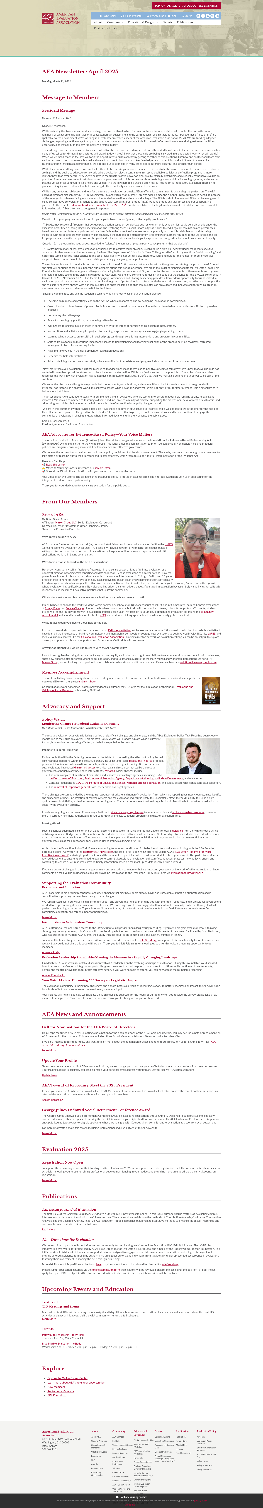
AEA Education (56, 1395)
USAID (79, 782)
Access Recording (53, 1099)
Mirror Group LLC (66, 522)
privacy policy (200, 1500)
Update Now (49, 1075)
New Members (56, 1387)
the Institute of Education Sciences (105, 782)
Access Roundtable (53, 975)
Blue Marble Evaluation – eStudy (61, 1343)
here (98, 1264)
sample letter (102, 468)
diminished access (85, 767)
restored (110, 771)
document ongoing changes (127, 812)
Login (174, 16)
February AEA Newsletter (98, 851)
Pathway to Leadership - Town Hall (63, 1334)
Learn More (49, 917)
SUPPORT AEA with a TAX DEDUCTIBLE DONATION (186, 5)
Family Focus (52, 608)
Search (188, 16)
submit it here (87, 681)
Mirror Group (50, 662)
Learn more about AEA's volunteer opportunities (76, 1382)
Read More (49, 1229)
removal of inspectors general (72, 787)
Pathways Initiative (119, 630)
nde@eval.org (170, 1264)
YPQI (103, 615)
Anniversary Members (60, 1391)
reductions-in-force (140, 760)
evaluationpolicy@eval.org (187, 873)
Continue (130, 1504)
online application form (106, 1269)
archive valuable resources (188, 812)
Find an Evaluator (132, 16)
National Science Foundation (143, 782)
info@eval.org (148, 940)
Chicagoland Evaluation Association (102, 637)
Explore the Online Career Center (67, 1378)
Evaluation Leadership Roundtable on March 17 (98, 205)
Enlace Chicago (75, 608)
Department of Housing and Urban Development (154, 778)
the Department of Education (66, 778)
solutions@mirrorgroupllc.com (198, 662)
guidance (177, 830)
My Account (157, 16)
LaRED (169, 544)
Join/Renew (109, 16)
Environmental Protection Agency (104, 778)
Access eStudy (51, 952)
